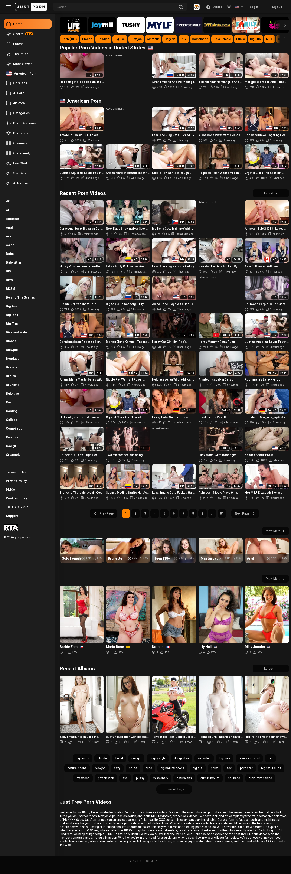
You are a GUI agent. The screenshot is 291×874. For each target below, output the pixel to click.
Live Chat (20, 163)
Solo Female (222, 39)
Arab (9, 236)
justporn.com (24, 537)
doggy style (158, 758)
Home (17, 24)
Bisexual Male (16, 332)
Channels (20, 143)
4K (8, 201)
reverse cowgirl (249, 758)
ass (125, 778)
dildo (149, 768)
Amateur (12, 219)
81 (221, 513)
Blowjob (12, 350)
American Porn (25, 73)
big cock (224, 758)
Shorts (18, 34)
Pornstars (20, 133)
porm (214, 768)
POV (184, 39)
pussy (140, 778)
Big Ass (11, 306)
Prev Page (106, 513)
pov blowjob (106, 778)
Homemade (200, 39)
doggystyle (181, 758)
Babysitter (14, 262)
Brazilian (12, 367)
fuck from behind (260, 778)
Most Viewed (22, 64)
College (11, 420)
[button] (281, 25)
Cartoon (12, 402)
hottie (133, 768)
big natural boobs (172, 768)
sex (229, 768)
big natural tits (271, 768)
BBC (9, 271)
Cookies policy (16, 498)
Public (240, 39)
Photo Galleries (24, 123)
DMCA (10, 490)
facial (119, 758)
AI (7, 210)
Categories (21, 113)
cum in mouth (209, 778)
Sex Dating (21, 173)
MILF (269, 39)
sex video (204, 758)
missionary (160, 778)
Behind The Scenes (20, 297)
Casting (12, 411)
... (212, 513)
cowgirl (136, 758)
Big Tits (12, 324)
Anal (9, 227)
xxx (270, 758)
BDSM (10, 289)
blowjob (100, 768)
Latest (18, 44)
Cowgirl (11, 446)
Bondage (12, 359)
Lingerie (169, 39)
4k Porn (19, 103)
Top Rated (20, 54)
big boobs (82, 758)
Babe (10, 254)
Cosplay (12, 437)
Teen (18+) (69, 39)
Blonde (11, 341)
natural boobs (77, 768)
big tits (197, 768)
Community (22, 153)
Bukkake (12, 393)
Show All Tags (174, 789)
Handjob (103, 39)
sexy (117, 768)
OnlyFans (20, 83)
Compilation (15, 428)
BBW (9, 280)
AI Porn (18, 93)
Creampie (13, 455)
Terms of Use (16, 472)
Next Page (242, 513)
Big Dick (12, 315)
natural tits (184, 778)
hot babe (234, 778)
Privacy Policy (16, 481)
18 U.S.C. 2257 (17, 507)
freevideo (82, 778)
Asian (10, 245)
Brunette (12, 385)
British (11, 376)
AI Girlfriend (22, 183)
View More (273, 531)
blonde (102, 758)
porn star (246, 768)
